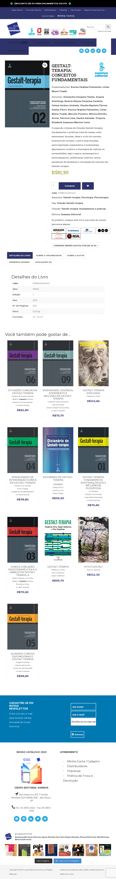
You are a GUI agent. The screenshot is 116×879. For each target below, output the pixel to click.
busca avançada (104, 31)
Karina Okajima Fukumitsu (86, 87)
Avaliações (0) (43, 262)
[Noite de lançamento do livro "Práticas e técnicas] (105, 850)
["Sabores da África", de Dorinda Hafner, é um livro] (11, 850)
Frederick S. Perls (93, 396)
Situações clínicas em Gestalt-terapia (22, 392)
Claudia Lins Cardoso (22, 486)
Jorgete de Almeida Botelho (22, 492)
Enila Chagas (22, 489)
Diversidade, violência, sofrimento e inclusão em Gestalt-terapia (58, 394)
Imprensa (63, 10)
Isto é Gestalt (93, 566)
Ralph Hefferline (58, 576)
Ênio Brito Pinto (22, 584)
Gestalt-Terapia (58, 566)
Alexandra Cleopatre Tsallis (79, 96)
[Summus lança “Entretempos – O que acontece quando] (51, 850)
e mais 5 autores (93, 500)
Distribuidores (50, 10)
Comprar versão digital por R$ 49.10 (75, 245)
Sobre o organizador (49, 255)
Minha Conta (66, 16)
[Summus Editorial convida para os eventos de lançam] (65, 850)
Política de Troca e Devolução (78, 778)
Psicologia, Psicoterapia (94, 197)
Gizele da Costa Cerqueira (58, 402)
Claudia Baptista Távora (93, 105)
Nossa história (17, 10)
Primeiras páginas (19, 262)
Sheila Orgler (58, 493)
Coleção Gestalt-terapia (70, 203)
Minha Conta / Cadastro (83, 761)
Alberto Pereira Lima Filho (22, 578)
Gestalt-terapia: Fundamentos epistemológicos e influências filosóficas (93, 483)
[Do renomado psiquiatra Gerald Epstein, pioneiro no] (92, 850)
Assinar (78, 734)
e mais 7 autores (58, 411)
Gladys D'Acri (59, 109)
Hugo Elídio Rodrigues (93, 497)
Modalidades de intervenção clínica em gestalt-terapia (22, 480)
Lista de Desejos (48, 16)
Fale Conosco (75, 10)
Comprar (70, 185)
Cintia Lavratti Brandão (22, 668)
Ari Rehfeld (93, 491)
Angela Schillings (23, 662)
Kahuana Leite (58, 405)
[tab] (20, 255)
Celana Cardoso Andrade (65, 105)
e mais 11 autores (22, 671)
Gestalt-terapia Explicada (93, 392)
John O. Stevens (93, 570)
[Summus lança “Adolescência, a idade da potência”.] (78, 850)
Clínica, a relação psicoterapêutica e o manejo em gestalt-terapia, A (22, 570)
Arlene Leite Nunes (22, 665)
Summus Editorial (71, 214)
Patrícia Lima (67, 118)
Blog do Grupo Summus (94, 10)
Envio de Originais (33, 10)
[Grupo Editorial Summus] (14, 29)
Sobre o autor (75, 255)
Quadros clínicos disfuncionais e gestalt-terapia (23, 656)
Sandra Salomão (85, 118)
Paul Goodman (58, 573)
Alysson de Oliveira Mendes (23, 396)
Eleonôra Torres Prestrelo (23, 402)
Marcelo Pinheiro (78, 113)
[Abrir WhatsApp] (109, 871)
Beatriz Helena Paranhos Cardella (83, 101)
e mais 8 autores (22, 405)
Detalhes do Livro (20, 255)
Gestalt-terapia (71, 197)
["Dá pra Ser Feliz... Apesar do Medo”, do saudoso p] (24, 850)
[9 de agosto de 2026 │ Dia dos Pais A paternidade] (38, 850)
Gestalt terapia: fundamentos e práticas (83, 208)
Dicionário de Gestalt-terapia (58, 478)
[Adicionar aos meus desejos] (88, 186)
